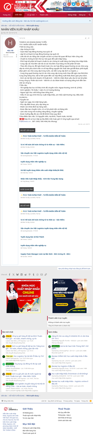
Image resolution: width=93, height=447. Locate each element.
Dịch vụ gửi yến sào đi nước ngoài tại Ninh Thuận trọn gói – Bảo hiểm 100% (23, 375)
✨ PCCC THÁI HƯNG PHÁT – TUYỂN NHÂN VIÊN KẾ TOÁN (43, 136)
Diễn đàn (18, 14)
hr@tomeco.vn (25, 121)
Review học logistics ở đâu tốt (63, 366)
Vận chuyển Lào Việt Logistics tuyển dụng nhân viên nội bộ (44, 153)
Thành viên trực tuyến (57, 318)
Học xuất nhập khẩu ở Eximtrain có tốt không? (70, 373)
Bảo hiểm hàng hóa (29, 431)
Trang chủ (7, 15)
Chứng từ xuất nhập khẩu (31, 428)
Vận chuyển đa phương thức (15, 343)
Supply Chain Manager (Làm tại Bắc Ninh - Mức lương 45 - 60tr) (45, 254)
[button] (36, 14)
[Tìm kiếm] (89, 15)
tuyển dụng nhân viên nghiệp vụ (33, 162)
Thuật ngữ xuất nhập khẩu (32, 415)
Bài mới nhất (7, 332)
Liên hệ (43, 401)
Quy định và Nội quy (55, 401)
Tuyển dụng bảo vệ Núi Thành (32, 237)
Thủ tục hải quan (57, 343)
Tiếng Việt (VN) (8, 401)
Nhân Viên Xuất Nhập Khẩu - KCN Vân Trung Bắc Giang (42, 179)
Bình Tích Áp (26, 138)
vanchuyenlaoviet (27, 155)
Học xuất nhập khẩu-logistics (15, 360)
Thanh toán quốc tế (29, 433)
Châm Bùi (25, 173)
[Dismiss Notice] (90, 21)
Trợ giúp (77, 401)
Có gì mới (31, 15)
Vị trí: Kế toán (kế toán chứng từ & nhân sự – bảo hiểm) (43, 144)
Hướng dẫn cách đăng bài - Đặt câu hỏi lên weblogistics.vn (25, 21)
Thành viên (44, 15)
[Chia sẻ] (85, 38)
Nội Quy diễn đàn (64, 412)
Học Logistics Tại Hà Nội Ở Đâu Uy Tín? (25, 356)
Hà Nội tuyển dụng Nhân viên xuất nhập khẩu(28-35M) (42, 170)
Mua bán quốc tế (57, 353)
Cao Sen (25, 256)
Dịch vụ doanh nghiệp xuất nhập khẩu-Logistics (22, 390)
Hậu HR (5, 33)
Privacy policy (68, 401)
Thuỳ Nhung (26, 181)
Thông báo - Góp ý (64, 415)
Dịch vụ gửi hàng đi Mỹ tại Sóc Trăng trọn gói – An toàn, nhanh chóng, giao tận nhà (25, 347)
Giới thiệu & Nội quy (65, 418)
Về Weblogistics (28, 413)
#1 (89, 38)
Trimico (25, 164)
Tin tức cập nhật (11, 370)
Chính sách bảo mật (64, 420)
